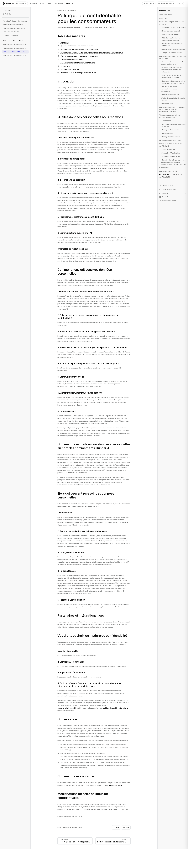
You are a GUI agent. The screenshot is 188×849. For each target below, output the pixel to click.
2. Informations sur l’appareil (71, 158)
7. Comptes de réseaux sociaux (72, 248)
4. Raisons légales (66, 571)
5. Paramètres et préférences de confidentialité (80, 217)
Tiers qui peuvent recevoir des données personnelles (79, 56)
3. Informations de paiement (71, 179)
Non (127, 827)
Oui (117, 827)
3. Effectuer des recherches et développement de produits (86, 331)
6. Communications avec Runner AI (74, 233)
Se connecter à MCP (169, 201)
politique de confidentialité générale (105, 101)
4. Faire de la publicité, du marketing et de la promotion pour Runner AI (92, 347)
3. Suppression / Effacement (71, 672)
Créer (49, 3)
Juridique (69, 3)
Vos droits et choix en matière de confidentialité (77, 63)
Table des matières (71, 36)
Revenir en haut (167, 186)
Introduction (64, 43)
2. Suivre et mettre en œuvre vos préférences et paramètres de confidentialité (172, 70)
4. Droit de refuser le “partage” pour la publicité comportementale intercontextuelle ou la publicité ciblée (89, 685)
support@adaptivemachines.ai (68, 708)
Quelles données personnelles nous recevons (77, 46)
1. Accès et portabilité (67, 651)
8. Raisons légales (66, 411)
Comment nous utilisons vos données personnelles (79, 49)
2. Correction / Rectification (70, 661)
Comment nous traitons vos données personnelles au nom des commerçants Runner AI (91, 53)
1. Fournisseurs (64, 512)
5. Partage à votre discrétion (71, 599)
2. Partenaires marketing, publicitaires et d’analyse (82, 531)
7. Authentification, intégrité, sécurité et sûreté (79, 392)
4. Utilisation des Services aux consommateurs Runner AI (85, 193)
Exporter (165, 193)
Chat (42, 3)
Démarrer (33, 3)
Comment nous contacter (69, 69)
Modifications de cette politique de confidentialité (78, 73)
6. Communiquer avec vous (70, 376)
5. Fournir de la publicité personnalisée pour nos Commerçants (88, 363)
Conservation (65, 66)
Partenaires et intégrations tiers (72, 59)
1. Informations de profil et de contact (75, 137)
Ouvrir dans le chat (168, 197)
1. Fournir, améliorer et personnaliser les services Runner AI (86, 291)
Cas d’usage (58, 3)
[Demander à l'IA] (183, 3)
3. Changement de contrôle (70, 552)
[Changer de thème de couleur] (179, 3)
